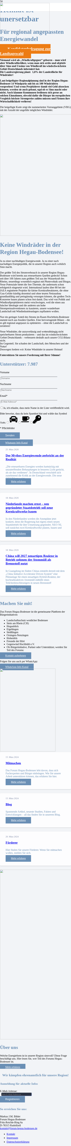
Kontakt (11, 1134)
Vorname (4, 372)
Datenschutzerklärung (18, 1141)
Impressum (12, 1137)
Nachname (5, 384)
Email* (3, 395)
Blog (9, 804)
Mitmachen (13, 763)
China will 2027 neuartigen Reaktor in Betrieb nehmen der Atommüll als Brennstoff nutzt (32, 559)
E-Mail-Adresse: (8, 1091)
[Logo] (25, 30)
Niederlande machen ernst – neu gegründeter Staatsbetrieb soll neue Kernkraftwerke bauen (29, 507)
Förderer (12, 842)
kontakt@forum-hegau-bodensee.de (18, 1128)
